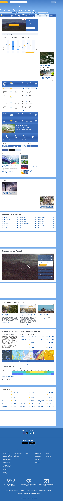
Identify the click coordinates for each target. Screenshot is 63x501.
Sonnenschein (16, 456)
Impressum (49, 490)
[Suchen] (26, 2)
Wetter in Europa (38, 459)
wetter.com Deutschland (7, 456)
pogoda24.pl (5, 472)
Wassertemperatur (17, 458)
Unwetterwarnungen (6, 455)
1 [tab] (27, 364)
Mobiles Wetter (28, 450)
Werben (4, 460)
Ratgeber (48, 450)
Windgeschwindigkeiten (18, 453)
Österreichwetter (38, 456)
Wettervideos (38, 450)
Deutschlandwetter (38, 453)
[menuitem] (2, 6)
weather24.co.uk (6, 473)
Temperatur (16, 455)
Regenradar (29, 12)
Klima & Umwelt (48, 458)
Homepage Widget (6, 462)
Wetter (5, 450)
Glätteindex (47, 453)
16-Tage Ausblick (53, 15)
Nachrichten (37, 452)
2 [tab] (28, 364)
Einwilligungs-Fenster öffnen (31, 490)
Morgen (5, 12)
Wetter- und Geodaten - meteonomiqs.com (7, 466)
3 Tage (10, 12)
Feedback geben (35, 24)
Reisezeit (40, 12)
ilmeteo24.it (5, 470)
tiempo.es (5, 467)
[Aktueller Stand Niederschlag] (47, 58)
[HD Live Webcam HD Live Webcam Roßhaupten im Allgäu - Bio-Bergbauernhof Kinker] (28, 267)
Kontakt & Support (42, 490)
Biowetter (47, 452)
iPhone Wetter (27, 452)
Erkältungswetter (48, 456)
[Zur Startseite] (4, 2)
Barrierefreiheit (26, 493)
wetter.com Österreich (7, 459)
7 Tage (20, 12)
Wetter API (5, 463)
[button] (20, 84)
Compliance (19, 493)
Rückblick (45, 12)
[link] (2, 6)
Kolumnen (5, 453)
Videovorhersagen (6, 452)
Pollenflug (34, 12)
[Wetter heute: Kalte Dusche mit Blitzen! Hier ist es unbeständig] (10, 159)
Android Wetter (27, 455)
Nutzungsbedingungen (35, 493)
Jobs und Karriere (9, 490)
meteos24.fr (5, 469)
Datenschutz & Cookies (19, 490)
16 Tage (23, 12)
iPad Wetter (26, 453)
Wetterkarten (17, 450)
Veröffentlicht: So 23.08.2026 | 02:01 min (7, 171)
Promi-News (37, 463)
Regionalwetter (37, 458)
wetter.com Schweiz (6, 458)
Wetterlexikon (37, 462)
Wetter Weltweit (37, 460)
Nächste (53, 355)
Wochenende (15, 12)
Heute (2, 12)
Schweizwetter (37, 455)
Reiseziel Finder (48, 455)
